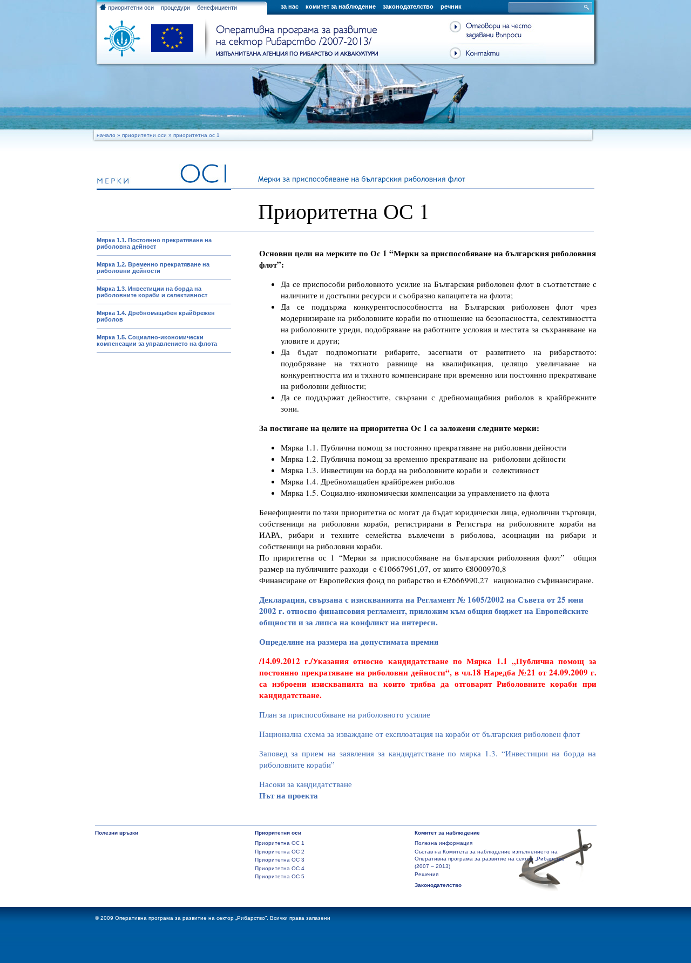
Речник (451, 6)
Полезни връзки (116, 833)
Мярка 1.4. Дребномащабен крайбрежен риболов (156, 316)
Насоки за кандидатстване (305, 783)
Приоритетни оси (144, 135)
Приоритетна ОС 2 (279, 852)
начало (106, 135)
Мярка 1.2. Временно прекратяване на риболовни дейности (153, 267)
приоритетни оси (130, 7)
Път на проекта (288, 795)
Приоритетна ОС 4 (279, 868)
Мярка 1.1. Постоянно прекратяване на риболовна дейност (154, 243)
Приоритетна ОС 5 (279, 876)
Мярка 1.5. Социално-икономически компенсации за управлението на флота (157, 340)
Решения (426, 874)
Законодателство (408, 6)
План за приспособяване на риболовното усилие (344, 714)
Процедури (175, 7)
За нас (290, 6)
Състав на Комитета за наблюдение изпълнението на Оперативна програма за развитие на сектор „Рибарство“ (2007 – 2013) (490, 859)
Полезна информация (443, 843)
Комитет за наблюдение (341, 6)
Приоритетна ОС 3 (279, 860)
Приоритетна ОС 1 (279, 843)
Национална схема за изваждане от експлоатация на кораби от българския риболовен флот (419, 733)
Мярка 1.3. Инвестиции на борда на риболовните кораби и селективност (152, 291)
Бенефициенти (217, 7)
